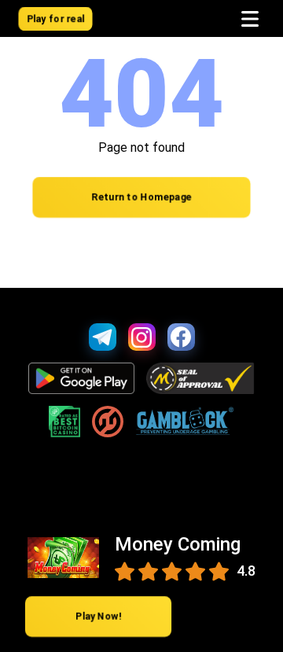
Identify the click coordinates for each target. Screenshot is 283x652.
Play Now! (98, 617)
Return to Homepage (141, 198)
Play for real (56, 18)
